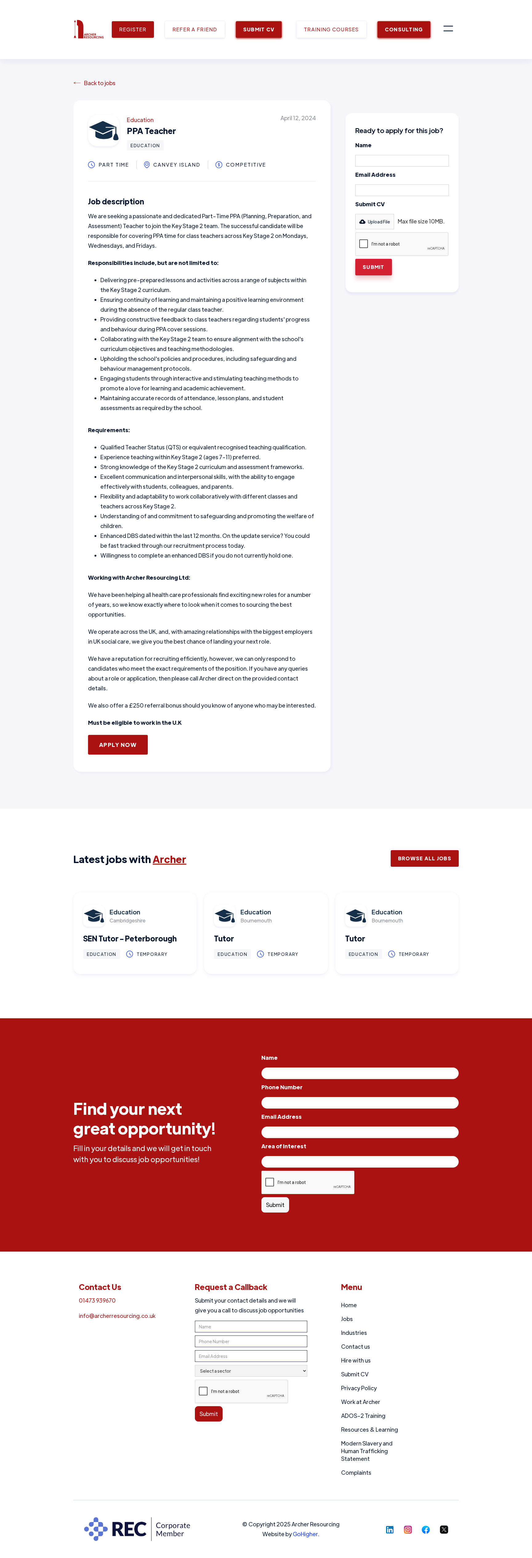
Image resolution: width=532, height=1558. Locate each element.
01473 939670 (97, 1300)
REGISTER (133, 29)
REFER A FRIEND (194, 29)
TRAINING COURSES (331, 29)
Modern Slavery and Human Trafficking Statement (367, 1451)
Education (140, 119)
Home (349, 1304)
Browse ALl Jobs (424, 858)
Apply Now (118, 744)
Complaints (356, 1472)
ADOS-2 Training (363, 1415)
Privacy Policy (359, 1387)
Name (363, 144)
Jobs (347, 1318)
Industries (354, 1332)
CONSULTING (404, 29)
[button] (448, 29)
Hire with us (356, 1360)
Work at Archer (360, 1401)
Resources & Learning (369, 1429)
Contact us (355, 1346)
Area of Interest (283, 1146)
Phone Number (282, 1087)
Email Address (375, 174)
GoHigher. (306, 1533)
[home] (88, 29)
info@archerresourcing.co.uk (117, 1315)
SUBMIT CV (259, 29)
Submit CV (370, 203)
